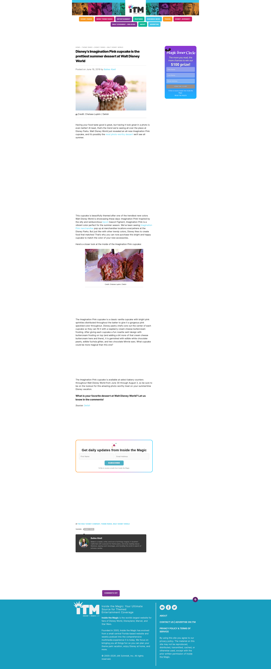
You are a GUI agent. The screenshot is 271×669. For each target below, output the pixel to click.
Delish (87, 405)
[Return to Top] (195, 599)
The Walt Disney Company (89, 524)
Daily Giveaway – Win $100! (124, 24)
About (142, 24)
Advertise (154, 24)
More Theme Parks (105, 19)
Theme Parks (87, 47)
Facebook (168, 607)
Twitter (174, 607)
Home (78, 47)
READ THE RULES (181, 95)
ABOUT (163, 615)
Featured (139, 19)
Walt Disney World (115, 47)
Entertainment (123, 19)
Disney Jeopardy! (182, 19)
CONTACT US (167, 622)
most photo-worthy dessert (119, 134)
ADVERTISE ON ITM (185, 622)
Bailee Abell (110, 69)
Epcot (105, 222)
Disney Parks (86, 19)
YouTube (162, 607)
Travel (168, 19)
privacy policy (166, 641)
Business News (153, 19)
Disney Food (89, 529)
